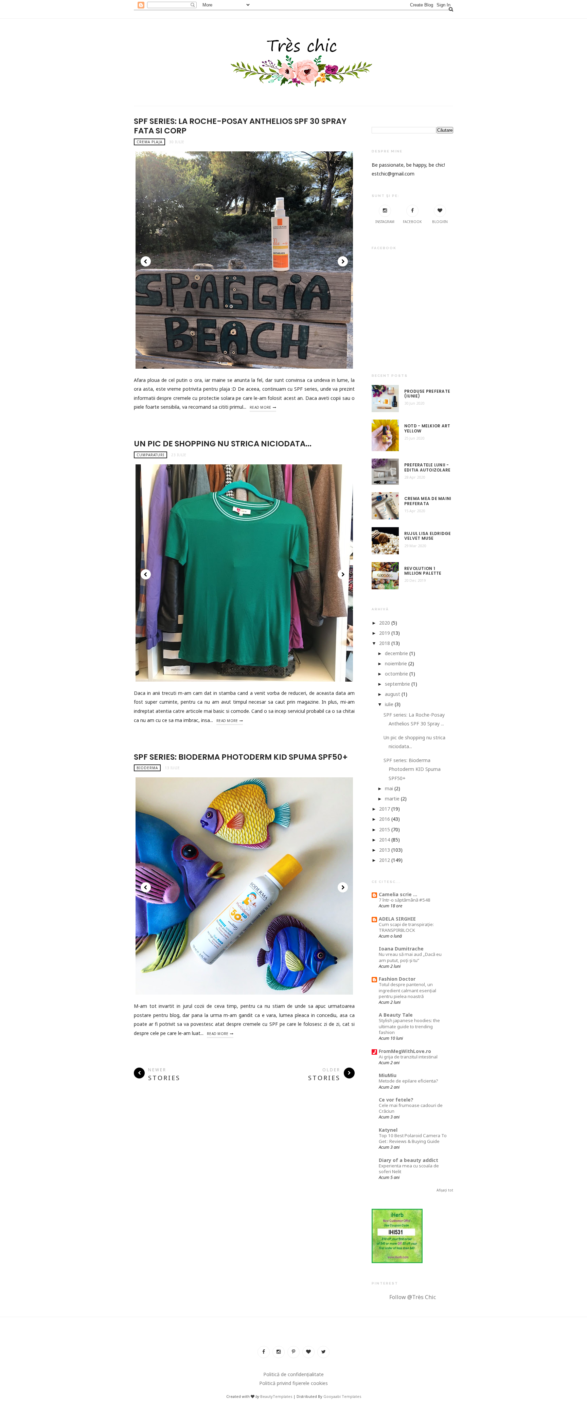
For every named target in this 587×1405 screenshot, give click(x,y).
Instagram (384, 221)
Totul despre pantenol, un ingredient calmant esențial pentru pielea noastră (407, 990)
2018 (384, 643)
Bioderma (147, 767)
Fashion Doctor (397, 979)
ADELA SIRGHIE (397, 919)
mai (389, 788)
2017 (384, 809)
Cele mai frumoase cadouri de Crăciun (411, 1108)
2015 (384, 829)
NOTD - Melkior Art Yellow (427, 428)
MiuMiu (387, 1075)
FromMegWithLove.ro (405, 1051)
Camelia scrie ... (398, 894)
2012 (384, 860)
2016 (384, 819)
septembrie (397, 684)
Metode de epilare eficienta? (408, 1081)
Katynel (388, 1130)
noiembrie (396, 663)
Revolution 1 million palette (423, 571)
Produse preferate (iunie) (427, 394)
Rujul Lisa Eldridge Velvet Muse (427, 536)
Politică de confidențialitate (293, 1374)
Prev (146, 261)
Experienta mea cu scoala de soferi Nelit (409, 1169)
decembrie (396, 653)
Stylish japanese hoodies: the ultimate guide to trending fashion (409, 1026)
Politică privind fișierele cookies (293, 1383)
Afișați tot (445, 1190)
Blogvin (440, 221)
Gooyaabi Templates (342, 1396)
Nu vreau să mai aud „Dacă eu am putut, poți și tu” (410, 957)
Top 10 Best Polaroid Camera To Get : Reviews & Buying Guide (413, 1138)
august (392, 694)
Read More (260, 407)
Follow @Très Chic (412, 1297)
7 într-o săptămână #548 (404, 900)
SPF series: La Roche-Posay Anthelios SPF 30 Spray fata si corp (240, 126)
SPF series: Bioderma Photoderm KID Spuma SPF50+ (241, 757)
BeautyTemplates (276, 1396)
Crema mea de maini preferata (427, 501)
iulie (389, 704)
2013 (384, 850)
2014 (384, 839)
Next (343, 261)
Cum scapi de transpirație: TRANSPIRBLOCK (406, 927)
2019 (384, 633)
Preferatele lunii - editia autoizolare (427, 468)
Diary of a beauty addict (408, 1160)
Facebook (412, 221)
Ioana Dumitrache (401, 948)
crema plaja (149, 142)
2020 (384, 623)
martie (392, 798)
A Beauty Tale (396, 1015)
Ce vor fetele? (396, 1099)
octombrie (396, 673)
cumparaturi (150, 454)
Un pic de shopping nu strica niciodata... (223, 443)
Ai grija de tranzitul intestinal (408, 1057)
